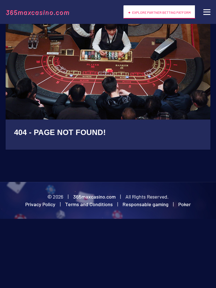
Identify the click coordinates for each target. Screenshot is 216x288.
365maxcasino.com (37, 12)
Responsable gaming (145, 204)
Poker (184, 204)
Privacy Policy (40, 204)
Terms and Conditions (89, 204)
